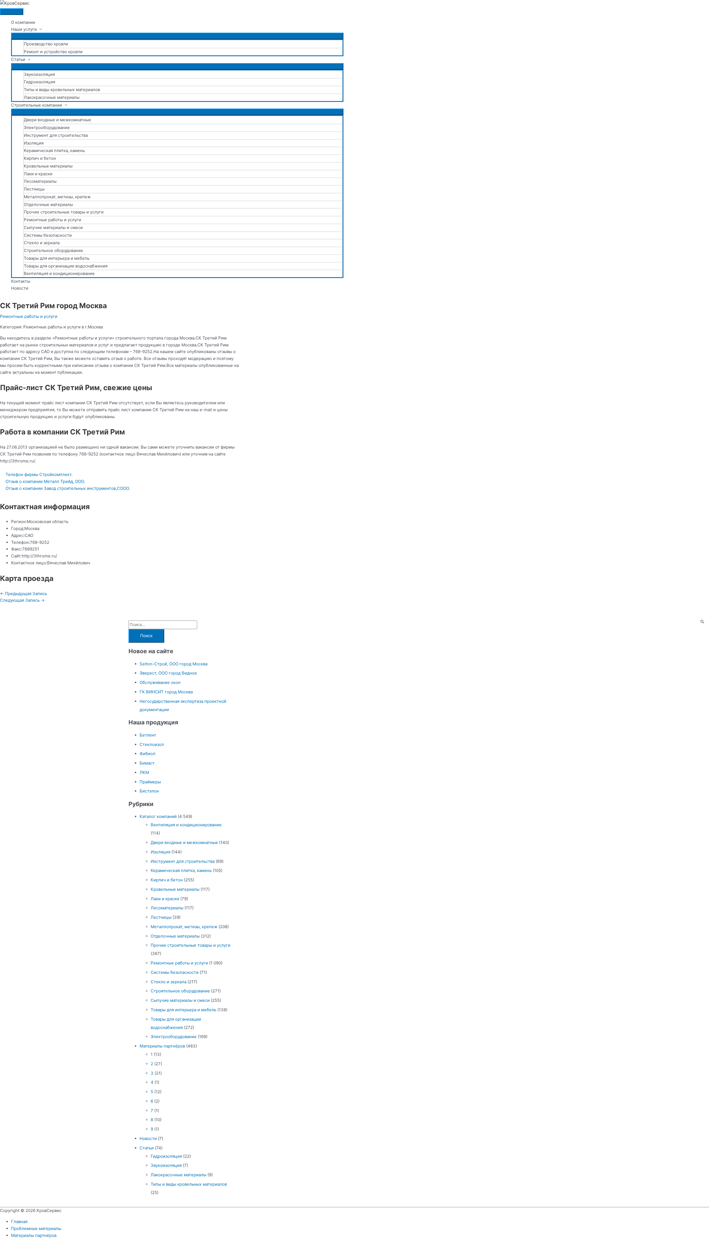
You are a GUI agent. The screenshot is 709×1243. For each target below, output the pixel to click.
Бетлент (148, 735)
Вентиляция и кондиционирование (59, 273)
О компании (23, 22)
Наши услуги (24, 29)
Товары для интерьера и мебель (56, 258)
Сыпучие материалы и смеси (53, 227)
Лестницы (34, 189)
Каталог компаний (158, 816)
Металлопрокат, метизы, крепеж (57, 196)
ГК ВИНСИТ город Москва (166, 691)
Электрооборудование (47, 127)
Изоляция (33, 143)
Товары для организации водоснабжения (65, 266)
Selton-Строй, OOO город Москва (173, 663)
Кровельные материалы (48, 166)
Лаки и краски (38, 173)
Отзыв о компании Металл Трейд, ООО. (45, 481)
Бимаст (147, 763)
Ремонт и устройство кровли (53, 51)
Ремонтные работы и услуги (52, 219)
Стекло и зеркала (42, 242)
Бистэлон (149, 791)
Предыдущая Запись (23, 593)
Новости (19, 288)
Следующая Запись (22, 600)
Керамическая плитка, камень (54, 150)
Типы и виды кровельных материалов (62, 89)
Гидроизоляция (39, 81)
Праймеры (150, 781)
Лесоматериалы (40, 181)
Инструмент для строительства (56, 135)
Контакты (20, 281)
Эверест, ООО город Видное (168, 673)
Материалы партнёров (162, 1046)
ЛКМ (144, 772)
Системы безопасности (48, 235)
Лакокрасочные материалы (51, 97)
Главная (19, 1221)
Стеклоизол (152, 744)
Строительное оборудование (53, 250)
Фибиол (147, 753)
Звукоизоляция (39, 74)
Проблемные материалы (36, 1228)
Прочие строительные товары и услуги (64, 212)
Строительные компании (36, 105)
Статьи (18, 59)
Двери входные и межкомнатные (57, 119)
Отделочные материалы (48, 204)
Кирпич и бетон (40, 158)
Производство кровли (46, 44)
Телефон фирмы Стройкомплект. (39, 474)
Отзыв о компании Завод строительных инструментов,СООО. (68, 488)
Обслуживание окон (160, 682)
